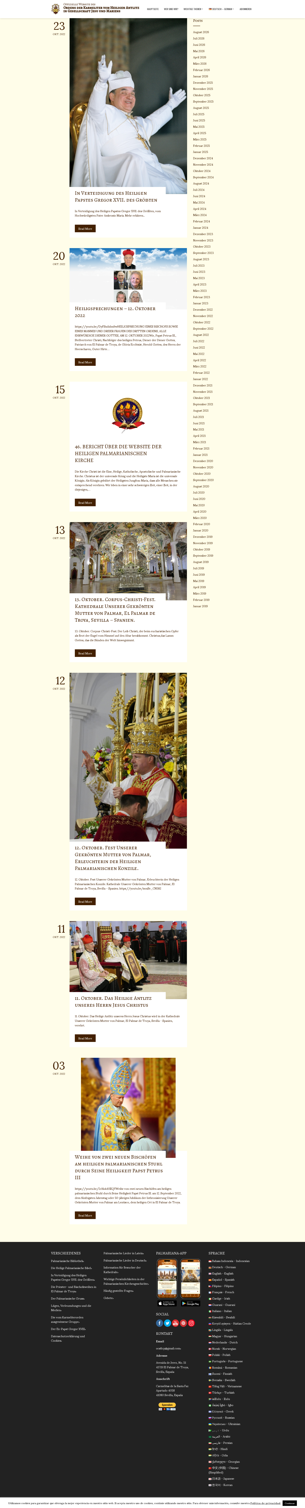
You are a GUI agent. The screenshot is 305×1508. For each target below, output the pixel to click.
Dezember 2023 (203, 234)
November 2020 (203, 467)
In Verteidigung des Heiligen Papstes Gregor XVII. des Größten (116, 196)
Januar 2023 (200, 303)
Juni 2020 (199, 498)
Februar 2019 (201, 599)
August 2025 (201, 107)
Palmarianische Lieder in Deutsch (125, 1260)
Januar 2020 (200, 530)
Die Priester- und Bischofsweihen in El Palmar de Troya (73, 1288)
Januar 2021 (200, 454)
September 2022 (203, 328)
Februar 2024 (201, 221)
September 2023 (203, 252)
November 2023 (203, 240)
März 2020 (200, 517)
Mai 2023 (199, 278)
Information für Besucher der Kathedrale (122, 1269)
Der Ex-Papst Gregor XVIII (68, 1329)
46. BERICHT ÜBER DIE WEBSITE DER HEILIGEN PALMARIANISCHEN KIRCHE (118, 453)
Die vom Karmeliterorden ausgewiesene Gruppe (67, 1319)
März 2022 (199, 366)
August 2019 (201, 562)
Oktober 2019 (201, 549)
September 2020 (203, 480)
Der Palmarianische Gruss (67, 1298)
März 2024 (200, 215)
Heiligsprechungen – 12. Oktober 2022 (115, 312)
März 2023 (200, 290)
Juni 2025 (199, 120)
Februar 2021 (201, 448)
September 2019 (203, 555)
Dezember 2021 (202, 385)
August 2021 (200, 410)
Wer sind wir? (171, 9)
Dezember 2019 (203, 536)
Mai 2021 (198, 429)
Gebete (108, 1298)
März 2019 (199, 593)
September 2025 (203, 101)
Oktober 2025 (201, 95)
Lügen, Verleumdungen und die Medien (71, 1307)
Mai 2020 (199, 505)
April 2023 (199, 284)
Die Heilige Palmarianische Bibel (71, 1268)
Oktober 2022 (201, 322)
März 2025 (200, 139)
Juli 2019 (198, 568)
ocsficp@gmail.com (168, 1348)
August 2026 (201, 32)
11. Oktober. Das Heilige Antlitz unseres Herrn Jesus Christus (113, 1001)
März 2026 (200, 63)
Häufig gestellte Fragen (118, 1290)
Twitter (167, 1323)
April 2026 (199, 57)
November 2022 (203, 316)
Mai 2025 (199, 126)
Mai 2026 (199, 51)
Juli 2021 (198, 417)
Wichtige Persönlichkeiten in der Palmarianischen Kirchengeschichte (126, 1281)
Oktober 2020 (202, 473)
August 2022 (201, 334)
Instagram (191, 1323)
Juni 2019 (199, 574)
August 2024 (201, 183)
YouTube (175, 1323)
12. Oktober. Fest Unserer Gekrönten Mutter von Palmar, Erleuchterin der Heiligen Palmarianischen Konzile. (113, 858)
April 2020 (199, 511)
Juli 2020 (199, 492)
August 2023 (201, 259)
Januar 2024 (200, 227)
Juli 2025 (198, 114)
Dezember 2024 (203, 158)
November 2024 (203, 164)
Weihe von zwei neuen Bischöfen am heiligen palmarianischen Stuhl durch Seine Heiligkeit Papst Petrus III (119, 1167)
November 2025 (203, 88)
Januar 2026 (200, 76)
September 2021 (203, 404)
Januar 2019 (200, 606)
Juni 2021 (199, 423)
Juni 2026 (199, 44)
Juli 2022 (198, 341)
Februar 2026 (201, 70)
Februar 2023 (201, 297)
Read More (85, 228)
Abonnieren (245, 9)
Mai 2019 (198, 581)
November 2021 (203, 391)
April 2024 (199, 208)
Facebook (159, 1323)
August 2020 (201, 486)
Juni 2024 (199, 196)
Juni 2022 (199, 347)
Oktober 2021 (201, 397)
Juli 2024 (199, 189)
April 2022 (199, 360)
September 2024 (203, 177)
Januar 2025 (200, 151)
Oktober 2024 (202, 171)
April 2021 (199, 435)
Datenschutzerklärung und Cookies (68, 1338)
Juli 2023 (199, 265)
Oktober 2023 (202, 246)
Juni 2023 (199, 271)
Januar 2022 (200, 379)
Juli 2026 (198, 38)
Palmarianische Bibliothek (67, 1261)
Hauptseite (153, 9)
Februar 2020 (201, 524)
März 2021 (199, 442)
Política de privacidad (265, 1503)
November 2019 (203, 543)
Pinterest (183, 1323)
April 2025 (199, 133)
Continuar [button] (290, 1503)
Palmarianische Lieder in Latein (123, 1253)
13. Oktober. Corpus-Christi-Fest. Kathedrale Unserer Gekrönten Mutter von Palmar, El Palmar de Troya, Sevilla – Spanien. (115, 609)
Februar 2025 (201, 145)
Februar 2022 (201, 372)
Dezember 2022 (203, 309)
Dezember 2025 (203, 82)
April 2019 (199, 587)
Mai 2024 (199, 202)
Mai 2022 (198, 353)
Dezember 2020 (203, 461)
